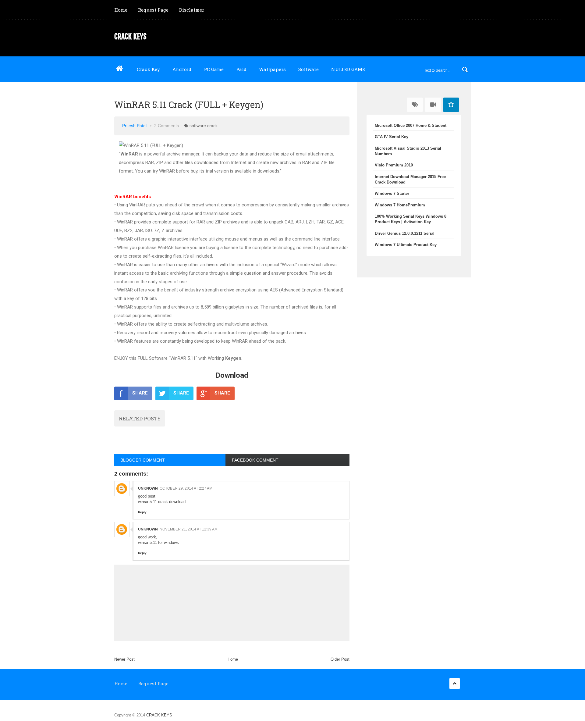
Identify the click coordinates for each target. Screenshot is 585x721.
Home (120, 10)
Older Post (340, 659)
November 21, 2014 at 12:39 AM (189, 529)
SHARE (140, 393)
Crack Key (148, 69)
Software (308, 69)
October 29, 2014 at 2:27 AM (186, 488)
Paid (241, 69)
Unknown (148, 488)
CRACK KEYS (130, 36)
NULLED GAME (348, 69)
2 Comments (166, 125)
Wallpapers (272, 69)
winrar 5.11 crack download (162, 501)
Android (181, 69)
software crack (204, 125)
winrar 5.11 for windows (158, 542)
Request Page (153, 10)
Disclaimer (191, 10)
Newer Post (124, 659)
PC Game (214, 69)
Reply (142, 512)
